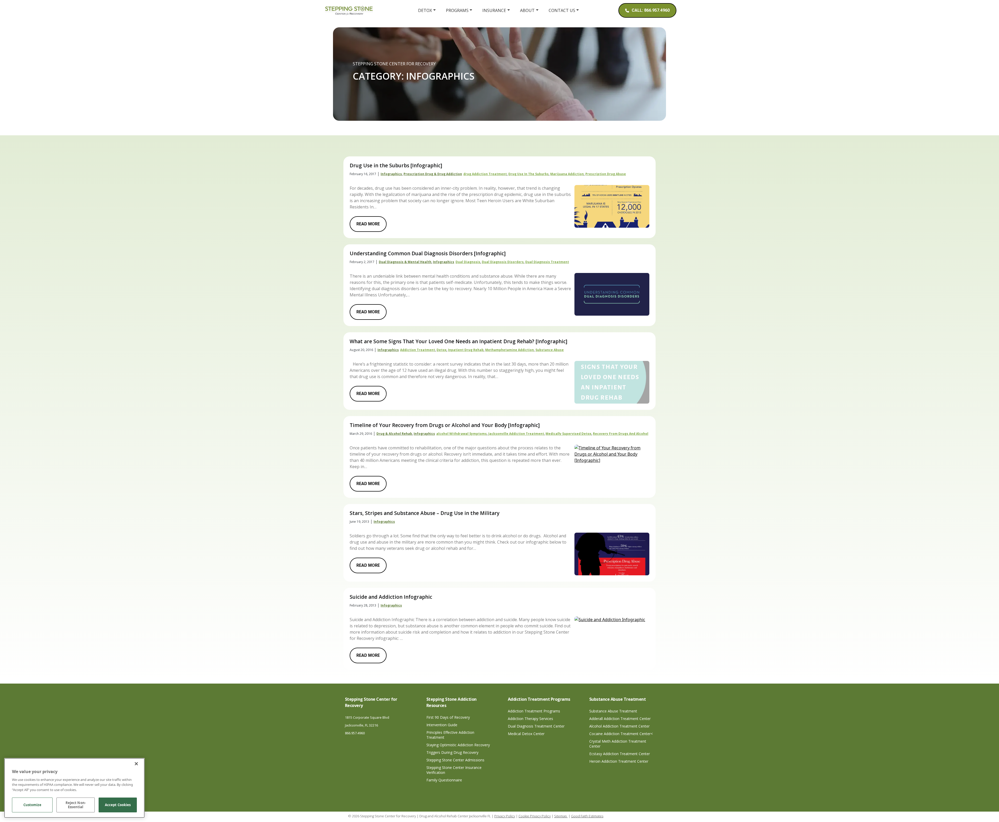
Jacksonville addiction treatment (516, 433)
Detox (441, 350)
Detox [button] (425, 10)
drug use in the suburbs (528, 174)
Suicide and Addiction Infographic (391, 597)
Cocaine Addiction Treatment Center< (621, 733)
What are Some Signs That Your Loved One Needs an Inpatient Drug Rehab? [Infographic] (458, 341)
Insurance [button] (494, 10)
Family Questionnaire (444, 780)
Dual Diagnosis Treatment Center (536, 726)
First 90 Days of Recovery (448, 717)
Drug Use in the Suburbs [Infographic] (396, 165)
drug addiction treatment (485, 174)
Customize (32, 805)
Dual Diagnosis (468, 262)
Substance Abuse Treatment (613, 711)
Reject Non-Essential (76, 805)
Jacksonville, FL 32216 (361, 725)
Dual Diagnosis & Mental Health (405, 262)
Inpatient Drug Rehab (466, 350)
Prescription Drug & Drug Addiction (433, 174)
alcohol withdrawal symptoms (461, 433)
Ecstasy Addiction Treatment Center (619, 753)
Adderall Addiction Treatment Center (620, 718)
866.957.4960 (355, 733)
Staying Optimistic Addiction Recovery (458, 744)
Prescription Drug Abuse (605, 174)
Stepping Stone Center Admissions (455, 759)
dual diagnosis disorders (503, 262)
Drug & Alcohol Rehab (394, 433)
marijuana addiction (567, 174)
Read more (368, 223)
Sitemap (561, 816)
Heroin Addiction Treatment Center (618, 761)
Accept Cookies (118, 805)
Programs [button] (457, 10)
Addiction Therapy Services (530, 718)
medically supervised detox (568, 433)
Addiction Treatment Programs (534, 711)
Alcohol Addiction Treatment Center (619, 726)
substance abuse (549, 350)
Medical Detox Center (526, 733)
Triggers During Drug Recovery (452, 752)
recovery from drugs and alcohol (620, 433)
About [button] (527, 10)
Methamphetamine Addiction (509, 350)
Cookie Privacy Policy (534, 816)
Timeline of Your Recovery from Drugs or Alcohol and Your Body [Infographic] (445, 425)
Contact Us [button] (562, 10)
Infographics (391, 174)
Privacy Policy (504, 816)
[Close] (136, 763)
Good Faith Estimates (587, 816)
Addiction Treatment (417, 350)
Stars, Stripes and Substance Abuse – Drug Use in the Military (424, 513)
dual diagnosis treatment (547, 262)
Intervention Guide (441, 724)
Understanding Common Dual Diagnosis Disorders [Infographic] (428, 253)
